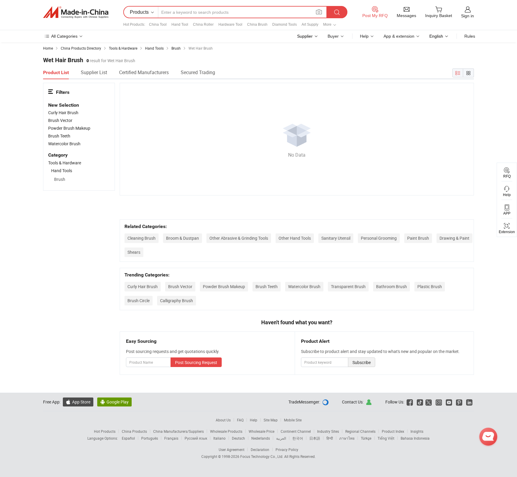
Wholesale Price (261, 431)
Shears (133, 252)
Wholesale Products (226, 431)
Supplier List (94, 72)
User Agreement (231, 449)
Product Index (393, 431)
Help (364, 36)
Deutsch (238, 438)
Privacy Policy (287, 449)
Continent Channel (296, 431)
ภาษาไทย (347, 438)
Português (149, 438)
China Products (134, 431)
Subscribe (361, 362)
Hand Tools (61, 170)
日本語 (314, 438)
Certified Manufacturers (144, 72)
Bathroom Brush (391, 286)
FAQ (240, 420)
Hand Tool (179, 24)
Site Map (271, 420)
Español (128, 438)
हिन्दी (329, 438)
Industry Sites (328, 431)
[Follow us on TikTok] (420, 402)
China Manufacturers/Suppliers (178, 431)
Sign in (467, 15)
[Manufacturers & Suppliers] (75, 12)
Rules (469, 36)
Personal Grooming (379, 238)
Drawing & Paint (454, 238)
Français (171, 438)
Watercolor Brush (304, 286)
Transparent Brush (348, 286)
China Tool (158, 24)
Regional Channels (360, 431)
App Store (78, 402)
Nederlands (260, 438)
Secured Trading (198, 72)
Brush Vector (180, 286)
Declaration (260, 449)
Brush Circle (138, 300)
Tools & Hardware (64, 163)
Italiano (219, 438)
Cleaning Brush (141, 238)
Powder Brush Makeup (224, 286)
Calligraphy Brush (176, 300)
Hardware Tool (230, 24)
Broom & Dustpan (182, 238)
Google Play (114, 402)
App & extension (399, 36)
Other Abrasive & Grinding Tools (238, 238)
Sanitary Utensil (335, 238)
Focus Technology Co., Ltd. (262, 456)
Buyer (333, 36)
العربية (281, 438)
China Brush (257, 24)
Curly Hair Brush (142, 286)
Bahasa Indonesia (415, 438)
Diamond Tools (284, 24)
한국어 (297, 438)
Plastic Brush (429, 286)
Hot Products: (134, 24)
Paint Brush (418, 238)
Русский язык (196, 438)
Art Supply (310, 24)
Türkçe (366, 438)
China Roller (203, 24)
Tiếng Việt (386, 438)
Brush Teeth (267, 286)
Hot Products (104, 431)
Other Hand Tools (295, 238)
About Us (223, 420)
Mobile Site (293, 420)
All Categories (64, 36)
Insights (416, 431)
